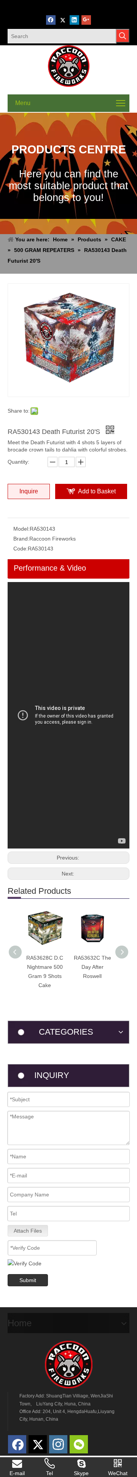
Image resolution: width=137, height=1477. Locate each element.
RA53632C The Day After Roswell (92, 967)
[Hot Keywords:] (122, 36)
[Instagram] (58, 1444)
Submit (27, 1280)
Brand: (21, 539)
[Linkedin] (74, 20)
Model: (21, 529)
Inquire (28, 491)
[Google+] (86, 20)
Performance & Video (50, 568)
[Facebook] (51, 20)
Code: (20, 549)
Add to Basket (97, 491)
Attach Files (28, 1231)
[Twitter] (62, 20)
